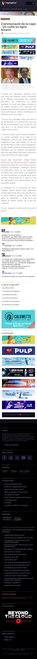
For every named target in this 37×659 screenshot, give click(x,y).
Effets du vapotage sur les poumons (15, 492)
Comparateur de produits (12, 585)
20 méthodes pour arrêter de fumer (15, 567)
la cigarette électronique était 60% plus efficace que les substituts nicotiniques (18, 165)
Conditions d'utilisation (8, 649)
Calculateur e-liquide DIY (12, 582)
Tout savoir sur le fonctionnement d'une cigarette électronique (17, 541)
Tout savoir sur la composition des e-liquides (18, 549)
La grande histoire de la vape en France (17, 573)
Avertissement (30, 649)
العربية (25, 9)
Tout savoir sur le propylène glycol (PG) (17, 565)
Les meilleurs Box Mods (9, 294)
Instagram (10, 457)
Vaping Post (11, 12)
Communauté (18, 12)
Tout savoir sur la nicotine (12, 552)
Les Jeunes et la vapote (12, 494)
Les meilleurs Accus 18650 (10, 304)
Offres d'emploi (9, 637)
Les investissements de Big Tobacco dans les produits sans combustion (18, 579)
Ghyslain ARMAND (11, 33)
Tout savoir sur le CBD (11, 557)
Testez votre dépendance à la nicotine (16, 570)
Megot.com (7, 640)
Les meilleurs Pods (8, 288)
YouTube (23, 457)
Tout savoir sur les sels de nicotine (15, 554)
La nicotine (7, 502)
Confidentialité (15, 650)
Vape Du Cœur (18, 519)
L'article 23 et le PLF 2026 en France (16, 575)
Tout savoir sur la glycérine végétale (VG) (17, 562)
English (19, 9)
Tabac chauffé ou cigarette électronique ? (17, 497)
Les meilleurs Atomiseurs (10, 298)
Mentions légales (20, 649)
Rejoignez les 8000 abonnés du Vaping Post (14, 597)
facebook (4, 457)
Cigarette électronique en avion (14, 535)
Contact (13, 9)
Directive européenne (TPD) (13, 484)
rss (29, 457)
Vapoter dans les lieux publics (13, 489)
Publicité (23, 650)
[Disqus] (18, 253)
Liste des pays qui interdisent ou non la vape (18, 538)
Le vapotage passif (10, 500)
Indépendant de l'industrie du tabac (7, 519)
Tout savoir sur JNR (10, 560)
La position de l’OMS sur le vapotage (16, 505)
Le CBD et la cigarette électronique (15, 487)
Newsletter (5, 9)
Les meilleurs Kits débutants (11, 291)
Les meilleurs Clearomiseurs (11, 301)
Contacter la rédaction (11, 445)
